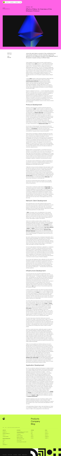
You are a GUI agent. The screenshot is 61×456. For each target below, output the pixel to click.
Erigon (49, 229)
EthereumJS (33, 230)
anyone (38, 292)
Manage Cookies (24, 454)
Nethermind (28, 230)
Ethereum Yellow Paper (39, 112)
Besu (47, 229)
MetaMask (28, 357)
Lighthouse (51, 227)
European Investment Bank (32, 396)
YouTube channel (29, 175)
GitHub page (47, 176)
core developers (34, 128)
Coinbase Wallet (35, 357)
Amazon (50, 303)
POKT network (29, 308)
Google (45, 303)
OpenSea (29, 392)
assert (36, 63)
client (28, 212)
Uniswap (51, 391)
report (30, 78)
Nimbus (33, 228)
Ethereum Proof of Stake (43, 123)
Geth (45, 229)
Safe (31, 357)
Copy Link (9, 57)
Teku (45, 227)
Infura (37, 304)
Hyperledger (46, 224)
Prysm (48, 227)
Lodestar (28, 228)
